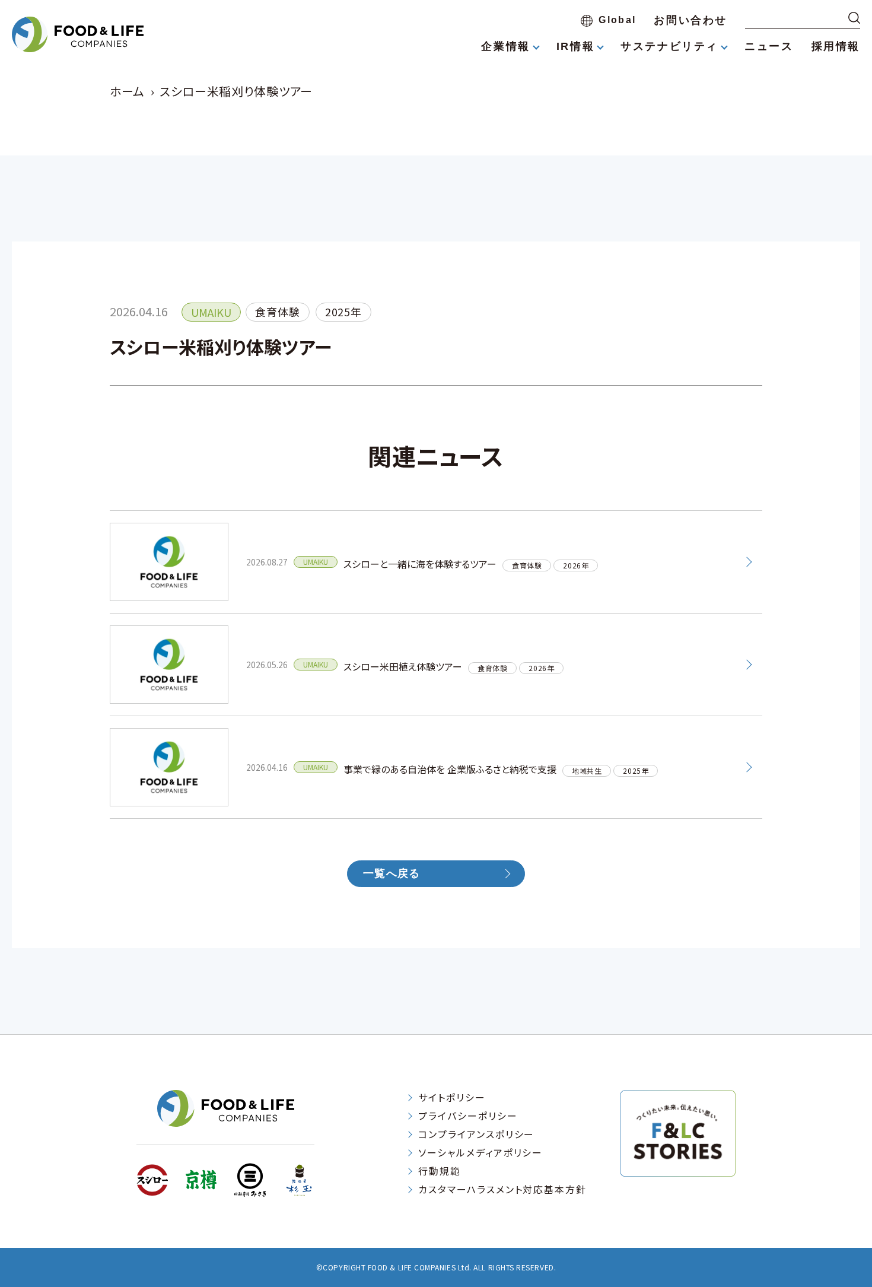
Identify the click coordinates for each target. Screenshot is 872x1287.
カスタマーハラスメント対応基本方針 (502, 1189)
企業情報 (505, 46)
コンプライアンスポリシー (476, 1134)
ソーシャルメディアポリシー (480, 1152)
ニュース (768, 46)
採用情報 (835, 46)
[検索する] (854, 18)
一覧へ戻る (391, 873)
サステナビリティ (669, 46)
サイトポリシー (451, 1097)
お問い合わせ (690, 20)
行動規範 (439, 1171)
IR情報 (575, 46)
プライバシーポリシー (467, 1115)
